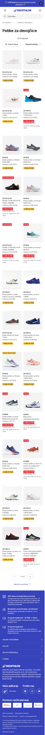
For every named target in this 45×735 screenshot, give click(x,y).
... (14, 22)
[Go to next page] (30, 576)
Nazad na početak (21, 584)
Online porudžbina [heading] (10, 637)
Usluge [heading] (5, 644)
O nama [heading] (5, 656)
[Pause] (41, 3)
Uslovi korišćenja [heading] (10, 650)
